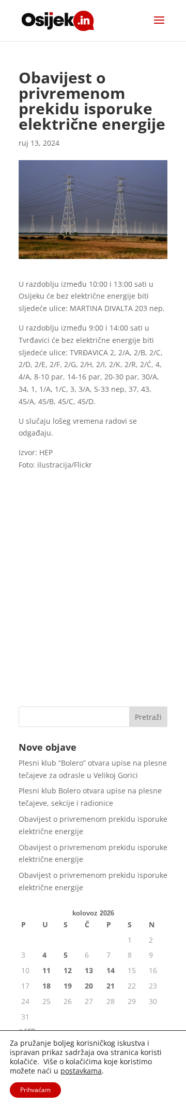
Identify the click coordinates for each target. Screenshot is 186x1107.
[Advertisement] (93, 598)
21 (110, 986)
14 (110, 970)
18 (46, 986)
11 (46, 970)
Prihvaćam (35, 1089)
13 (89, 970)
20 (89, 986)
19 (68, 986)
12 (68, 970)
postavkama (81, 1071)
